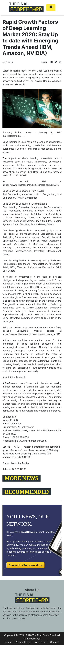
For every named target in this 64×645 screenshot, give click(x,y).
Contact (54, 642)
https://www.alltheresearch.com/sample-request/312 (30, 184)
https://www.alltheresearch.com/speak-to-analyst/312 (31, 334)
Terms (7, 642)
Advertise (40, 642)
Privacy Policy (23, 642)
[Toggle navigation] (50, 7)
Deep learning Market (14, 230)
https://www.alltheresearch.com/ (29, 440)
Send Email (15, 423)
